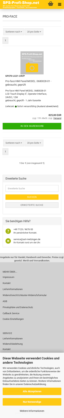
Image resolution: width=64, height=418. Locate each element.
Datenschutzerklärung (35, 384)
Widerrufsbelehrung (13, 344)
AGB (5, 301)
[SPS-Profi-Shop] (20, 4)
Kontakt (6, 283)
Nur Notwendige (32, 401)
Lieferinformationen (13, 289)
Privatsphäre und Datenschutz (18, 307)
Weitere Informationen (32, 410)
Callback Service (11, 313)
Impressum (8, 277)
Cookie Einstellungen (13, 319)
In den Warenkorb (32, 126)
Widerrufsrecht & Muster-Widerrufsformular (25, 295)
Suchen (32, 197)
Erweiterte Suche (32, 205)
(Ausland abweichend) (47, 106)
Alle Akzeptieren (32, 391)
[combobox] (13, 31)
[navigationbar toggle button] (59, 4)
